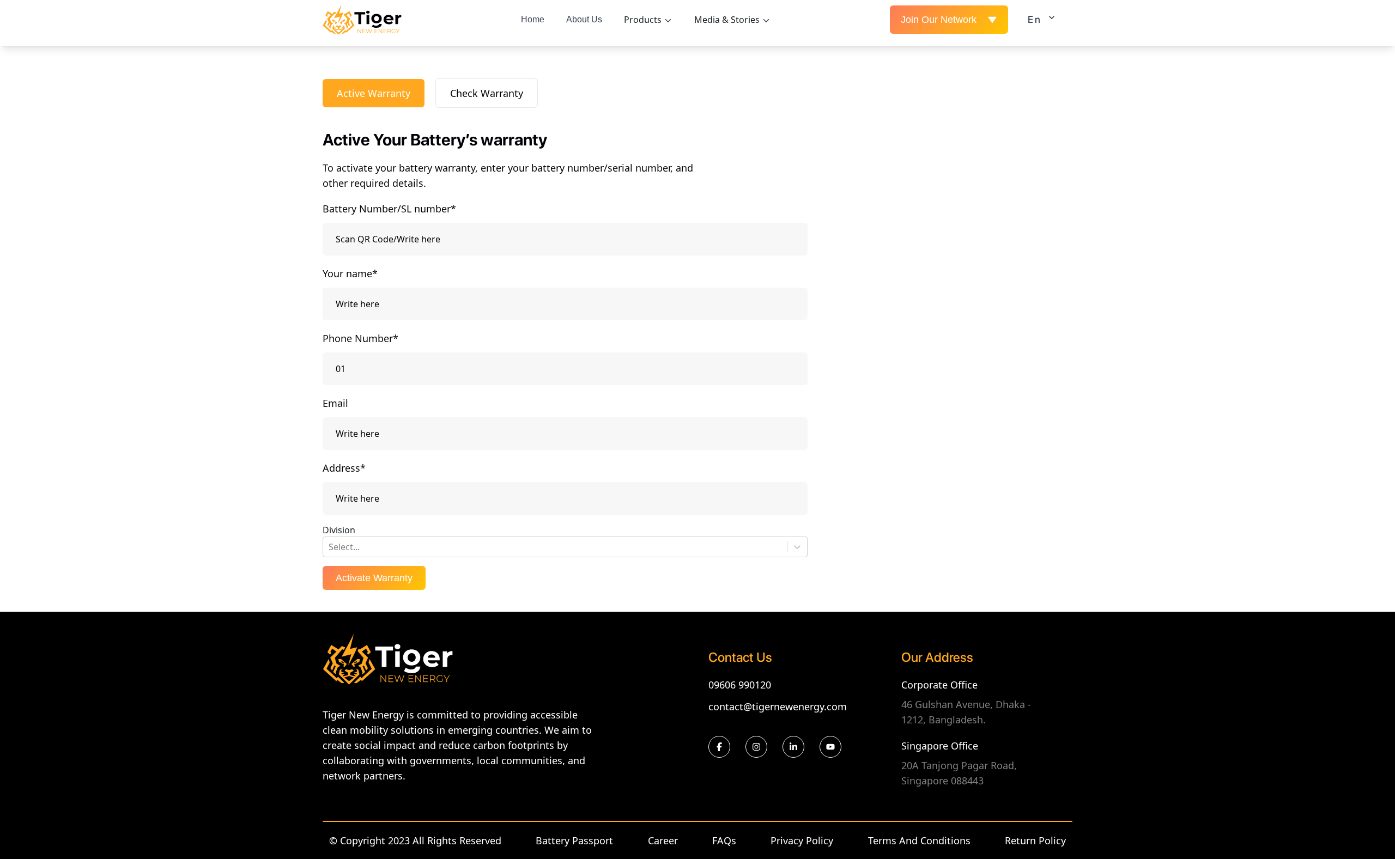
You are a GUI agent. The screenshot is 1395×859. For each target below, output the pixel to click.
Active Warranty (373, 93)
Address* (344, 467)
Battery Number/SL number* (389, 208)
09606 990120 (739, 684)
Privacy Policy (802, 840)
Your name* (350, 273)
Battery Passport (574, 840)
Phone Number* (360, 338)
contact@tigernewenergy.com (777, 706)
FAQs (724, 840)
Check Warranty (486, 93)
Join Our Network (938, 19)
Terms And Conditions (919, 840)
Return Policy (1035, 840)
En (1035, 19)
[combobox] (330, 546)
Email (335, 403)
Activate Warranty (374, 577)
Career (663, 840)
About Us (584, 19)
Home (532, 19)
